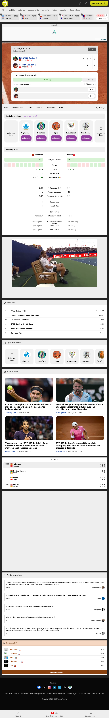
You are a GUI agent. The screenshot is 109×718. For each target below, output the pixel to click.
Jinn (11, 665)
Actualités (11, 10)
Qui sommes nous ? (12, 693)
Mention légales (72, 693)
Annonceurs (24, 693)
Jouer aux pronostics (55, 672)
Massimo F (14, 650)
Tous (102, 19)
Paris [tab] (61, 107)
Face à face (75, 10)
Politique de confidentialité (56, 693)
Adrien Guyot (10, 451)
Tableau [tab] (39, 107)
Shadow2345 (15, 661)
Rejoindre (26, 138)
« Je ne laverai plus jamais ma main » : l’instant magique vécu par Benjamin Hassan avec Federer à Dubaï (28, 406)
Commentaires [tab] (17, 107)
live (100, 15)
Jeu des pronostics (54, 716)
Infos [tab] (6, 107)
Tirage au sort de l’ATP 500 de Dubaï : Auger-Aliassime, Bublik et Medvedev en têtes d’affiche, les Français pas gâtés (27, 445)
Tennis (18, 716)
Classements (33, 10)
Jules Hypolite (10, 413)
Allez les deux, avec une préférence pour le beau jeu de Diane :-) (30, 617)
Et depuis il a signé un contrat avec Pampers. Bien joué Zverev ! (30, 606)
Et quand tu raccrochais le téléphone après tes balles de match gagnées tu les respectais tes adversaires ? (46, 595)
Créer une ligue (11, 134)
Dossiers (64, 10)
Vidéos (54, 10)
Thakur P (13, 654)
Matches (21, 10)
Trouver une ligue (101, 134)
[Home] (3, 10)
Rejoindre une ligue (21, 116)
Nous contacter (84, 693)
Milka (12, 658)
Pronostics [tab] (51, 107)
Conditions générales (37, 693)
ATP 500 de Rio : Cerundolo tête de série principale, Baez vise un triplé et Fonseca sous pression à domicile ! (79, 445)
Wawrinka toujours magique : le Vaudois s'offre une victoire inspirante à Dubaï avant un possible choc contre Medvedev (79, 406)
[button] (86, 3)
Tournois (45, 10)
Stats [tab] (30, 107)
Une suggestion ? (98, 693)
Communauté (91, 716)
